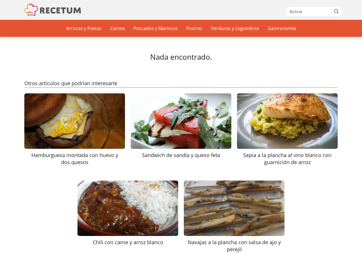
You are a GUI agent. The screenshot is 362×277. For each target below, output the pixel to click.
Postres (194, 28)
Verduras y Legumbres (235, 28)
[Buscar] (336, 11)
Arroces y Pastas (84, 28)
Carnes (117, 28)
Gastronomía (282, 28)
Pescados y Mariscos (155, 28)
